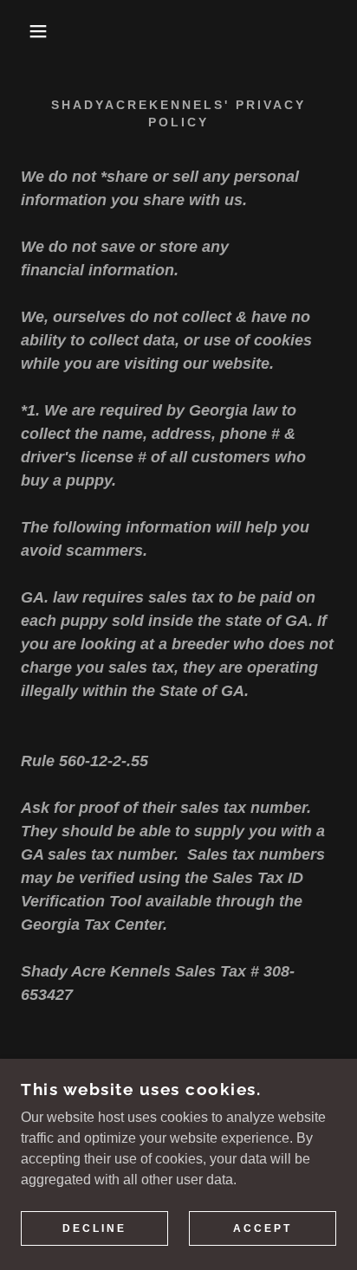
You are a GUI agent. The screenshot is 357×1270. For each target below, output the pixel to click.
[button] (27, 31)
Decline (94, 1228)
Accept (262, 1228)
